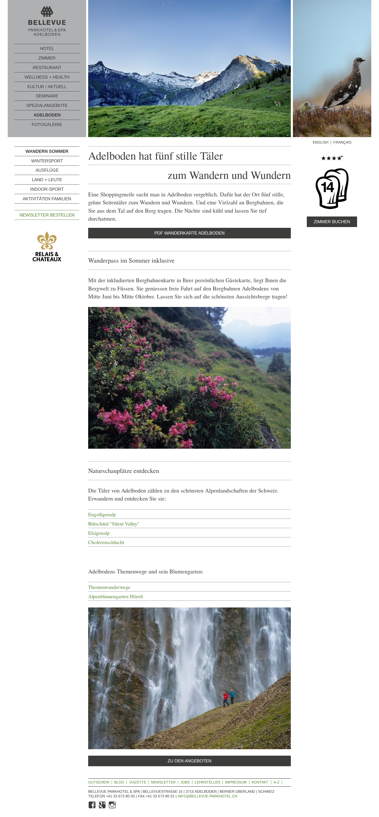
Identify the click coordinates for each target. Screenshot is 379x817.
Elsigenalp (99, 532)
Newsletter (163, 782)
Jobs (185, 782)
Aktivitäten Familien (47, 198)
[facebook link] (92, 807)
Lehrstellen (207, 782)
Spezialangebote (47, 105)
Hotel (47, 48)
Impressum (236, 782)
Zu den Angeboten (189, 760)
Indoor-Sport (47, 189)
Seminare (47, 96)
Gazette (137, 782)
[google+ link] (102, 807)
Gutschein (98, 782)
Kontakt (260, 782)
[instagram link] (112, 807)
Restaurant (47, 67)
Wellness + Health (46, 77)
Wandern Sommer (47, 151)
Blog (119, 782)
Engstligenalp (102, 514)
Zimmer (46, 58)
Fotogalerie (47, 124)
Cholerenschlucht (106, 542)
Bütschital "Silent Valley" (113, 523)
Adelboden (47, 115)
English (320, 142)
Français (342, 142)
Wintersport (47, 160)
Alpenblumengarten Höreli (115, 596)
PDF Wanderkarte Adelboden (189, 233)
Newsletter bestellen (47, 214)
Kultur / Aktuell (47, 86)
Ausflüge (47, 170)
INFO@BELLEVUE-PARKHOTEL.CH (207, 796)
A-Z (276, 782)
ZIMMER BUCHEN (332, 221)
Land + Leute (47, 179)
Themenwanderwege (109, 586)
